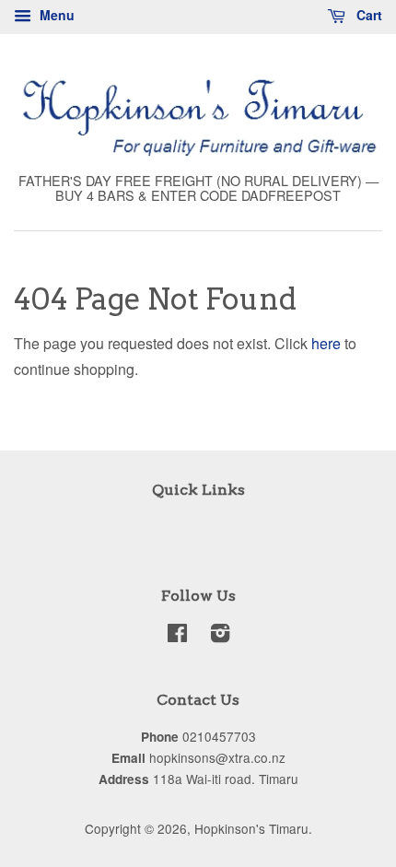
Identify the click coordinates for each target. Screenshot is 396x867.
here (326, 343)
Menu (55, 15)
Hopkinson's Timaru (251, 828)
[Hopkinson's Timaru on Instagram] (220, 636)
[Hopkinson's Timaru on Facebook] (177, 636)
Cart (367, 15)
